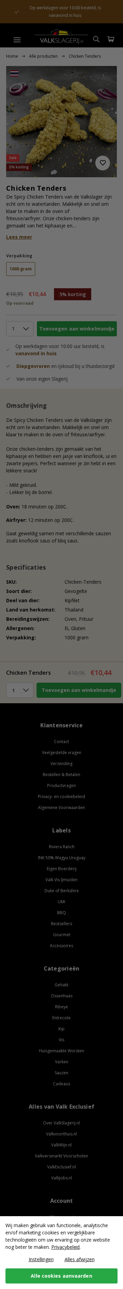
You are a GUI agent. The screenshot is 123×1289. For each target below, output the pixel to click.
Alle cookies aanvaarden (61, 1276)
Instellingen (41, 1259)
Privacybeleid (65, 1247)
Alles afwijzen (80, 1259)
